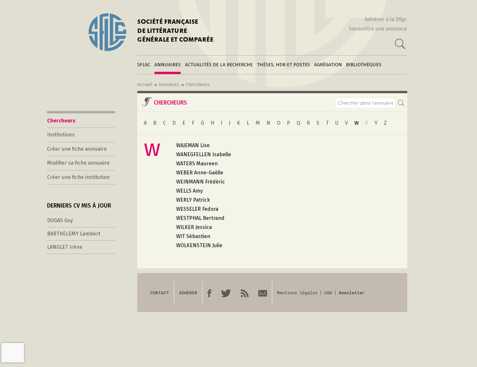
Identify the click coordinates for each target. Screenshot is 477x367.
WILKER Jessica (194, 227)
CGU (328, 293)
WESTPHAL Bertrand (200, 218)
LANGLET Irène (64, 247)
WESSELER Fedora (197, 209)
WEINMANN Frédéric (200, 182)
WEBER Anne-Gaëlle (199, 173)
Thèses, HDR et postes (283, 65)
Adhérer (188, 293)
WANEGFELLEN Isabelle (203, 154)
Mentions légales (297, 293)
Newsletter (352, 293)
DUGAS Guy (60, 220)
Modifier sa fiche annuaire (78, 163)
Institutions (61, 135)
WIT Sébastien (193, 236)
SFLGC (143, 65)
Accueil (144, 84)
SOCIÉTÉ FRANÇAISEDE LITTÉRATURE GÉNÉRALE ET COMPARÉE (175, 31)
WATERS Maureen (197, 163)
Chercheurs (198, 84)
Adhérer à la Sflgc (386, 19)
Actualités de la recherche (219, 65)
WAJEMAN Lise (193, 145)
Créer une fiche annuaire (77, 149)
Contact (159, 293)
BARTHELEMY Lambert (73, 234)
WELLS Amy (189, 191)
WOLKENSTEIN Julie (199, 245)
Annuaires (167, 65)
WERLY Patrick (193, 200)
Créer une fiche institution (78, 177)
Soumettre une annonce (378, 29)
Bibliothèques (363, 65)
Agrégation (328, 65)
